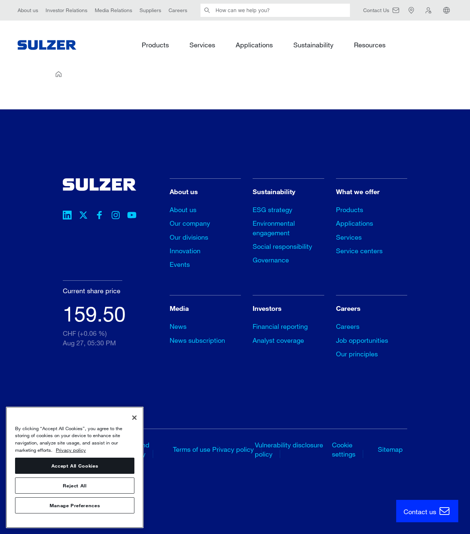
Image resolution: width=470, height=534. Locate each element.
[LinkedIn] (67, 216)
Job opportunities (362, 340)
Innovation (185, 251)
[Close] (134, 418)
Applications (254, 45)
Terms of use (191, 449)
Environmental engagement (274, 227)
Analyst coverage (278, 340)
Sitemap (390, 449)
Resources (370, 45)
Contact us (421, 512)
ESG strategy (272, 210)
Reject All (75, 485)
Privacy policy (233, 449)
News (178, 326)
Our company (190, 223)
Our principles (357, 354)
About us (28, 10)
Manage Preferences (75, 505)
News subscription (197, 340)
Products (155, 45)
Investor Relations (66, 10)
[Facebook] (99, 216)
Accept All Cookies (74, 466)
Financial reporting (280, 326)
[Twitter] (83, 216)
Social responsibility (282, 246)
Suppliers (150, 10)
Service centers (359, 251)
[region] (75, 467)
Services (202, 45)
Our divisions (189, 237)
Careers (178, 10)
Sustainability (313, 45)
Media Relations (113, 10)
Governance (271, 260)
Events (180, 264)
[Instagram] (115, 216)
